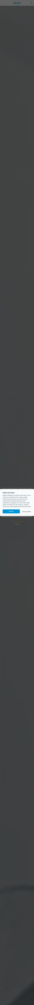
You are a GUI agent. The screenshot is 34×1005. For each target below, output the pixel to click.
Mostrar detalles (26, 511)
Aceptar (11, 511)
